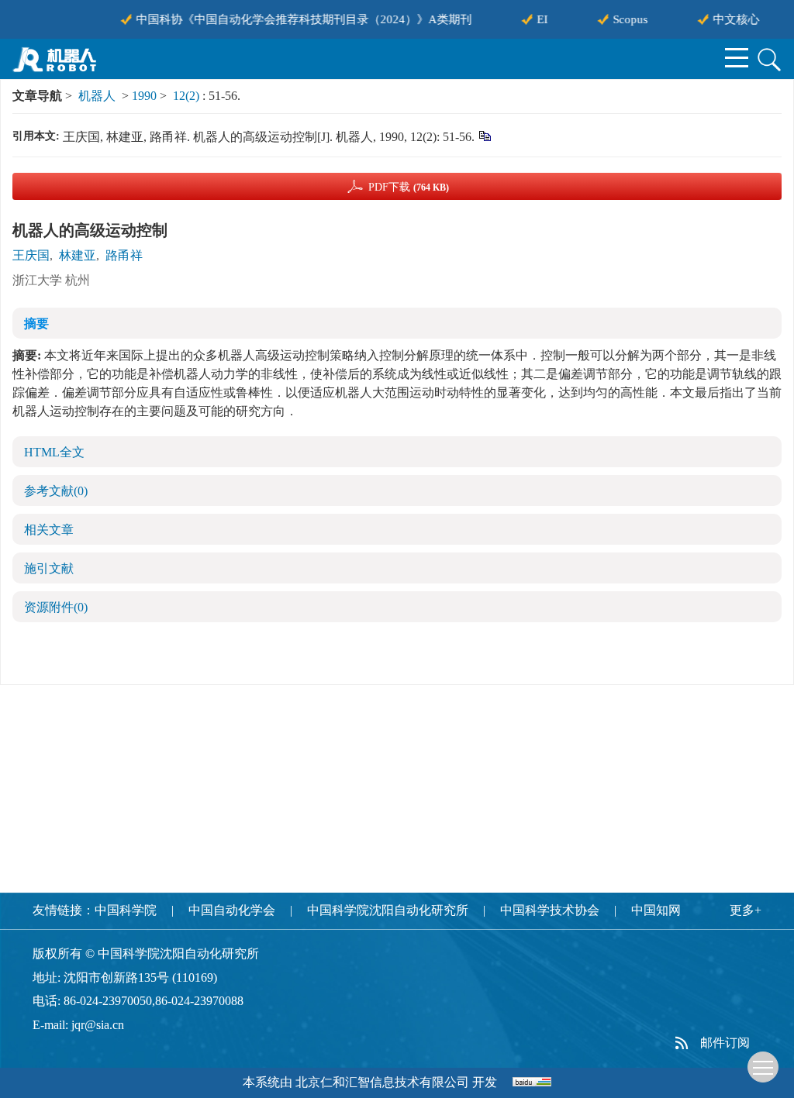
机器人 (97, 95)
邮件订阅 (725, 1042)
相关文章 (49, 529)
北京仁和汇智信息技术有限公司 (382, 1082)
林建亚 (77, 255)
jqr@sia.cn (97, 1024)
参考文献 (56, 490)
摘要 (36, 323)
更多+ (745, 910)
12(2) (187, 95)
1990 (144, 95)
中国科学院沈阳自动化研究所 (387, 910)
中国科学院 (126, 910)
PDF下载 (408, 187)
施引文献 (49, 568)
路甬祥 (124, 255)
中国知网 (656, 910)
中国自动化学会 (231, 910)
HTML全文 (54, 452)
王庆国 (31, 255)
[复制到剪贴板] (484, 135)
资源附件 (56, 607)
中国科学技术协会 (549, 910)
